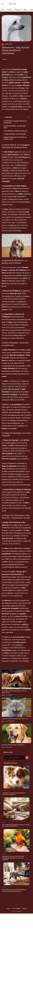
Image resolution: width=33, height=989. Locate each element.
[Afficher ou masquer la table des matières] (20, 117)
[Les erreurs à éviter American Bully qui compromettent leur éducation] (16, 873)
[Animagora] (13, 4)
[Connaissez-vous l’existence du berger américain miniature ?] (16, 777)
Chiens (3, 695)
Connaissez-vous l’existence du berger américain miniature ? (14, 793)
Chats (3, 822)
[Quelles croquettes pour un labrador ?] (16, 733)
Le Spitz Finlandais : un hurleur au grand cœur (15, 131)
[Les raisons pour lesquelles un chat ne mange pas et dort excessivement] (16, 808)
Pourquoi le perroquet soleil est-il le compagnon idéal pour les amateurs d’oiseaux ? (13, 857)
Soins (3, 721)
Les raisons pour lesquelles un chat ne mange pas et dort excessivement (15, 825)
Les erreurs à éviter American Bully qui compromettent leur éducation (14, 890)
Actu (3, 747)
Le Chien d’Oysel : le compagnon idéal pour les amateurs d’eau (15, 122)
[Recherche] (30, 4)
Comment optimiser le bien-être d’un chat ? (15, 719)
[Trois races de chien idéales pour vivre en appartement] (16, 679)
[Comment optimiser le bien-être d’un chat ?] (16, 707)
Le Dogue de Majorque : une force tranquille (15, 134)
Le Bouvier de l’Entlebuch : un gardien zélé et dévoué (15, 127)
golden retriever (15, 82)
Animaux (4, 59)
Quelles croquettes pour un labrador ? (13, 745)
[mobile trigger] (3, 4)
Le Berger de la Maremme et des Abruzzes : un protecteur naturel (15, 138)
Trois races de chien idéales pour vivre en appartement (14, 691)
